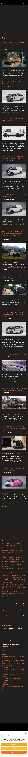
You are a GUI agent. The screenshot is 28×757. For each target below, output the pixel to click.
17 (3, 613)
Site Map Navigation (7, 684)
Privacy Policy (14, 755)
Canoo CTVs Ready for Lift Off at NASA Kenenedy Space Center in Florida (13, 314)
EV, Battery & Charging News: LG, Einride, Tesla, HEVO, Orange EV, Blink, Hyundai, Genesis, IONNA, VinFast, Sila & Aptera (12, 557)
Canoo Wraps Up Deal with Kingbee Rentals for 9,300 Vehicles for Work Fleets (13, 428)
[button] (26, 733)
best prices (23, 643)
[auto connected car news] (2, 3)
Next (7, 506)
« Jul (3, 621)
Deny (14, 748)
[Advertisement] (14, 20)
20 (13, 613)
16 (23, 610)
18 (6, 613)
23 (23, 613)
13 (13, 610)
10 (3, 610)
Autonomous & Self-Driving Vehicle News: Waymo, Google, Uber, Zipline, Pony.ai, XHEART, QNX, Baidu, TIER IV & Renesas (13, 552)
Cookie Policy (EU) (7, 667)
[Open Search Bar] (23, 3)
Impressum (20, 755)
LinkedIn (4, 636)
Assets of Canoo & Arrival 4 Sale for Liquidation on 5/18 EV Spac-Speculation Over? (13, 45)
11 (6, 610)
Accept (14, 744)
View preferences (14, 752)
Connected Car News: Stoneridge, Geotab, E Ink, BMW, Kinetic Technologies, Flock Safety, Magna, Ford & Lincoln (13, 581)
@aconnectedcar (12, 633)
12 (9, 610)
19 (9, 613)
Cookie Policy (8, 755)
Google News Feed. (7, 629)
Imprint (4, 676)
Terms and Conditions (7, 690)
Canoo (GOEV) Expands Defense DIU (14, 354)
